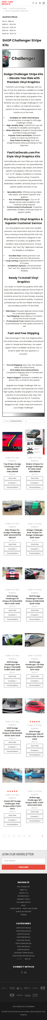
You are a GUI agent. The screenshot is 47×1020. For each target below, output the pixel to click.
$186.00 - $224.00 (9, 24)
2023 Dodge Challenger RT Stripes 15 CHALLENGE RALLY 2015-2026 (12, 600)
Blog (23, 905)
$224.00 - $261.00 (9, 27)
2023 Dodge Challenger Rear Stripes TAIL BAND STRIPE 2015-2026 (12, 666)
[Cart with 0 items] (40, 3)
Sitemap (23, 915)
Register (27, 912)
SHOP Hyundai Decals (23, 943)
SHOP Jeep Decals (23, 946)
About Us (23, 890)
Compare (11, 483)
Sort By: (7, 421)
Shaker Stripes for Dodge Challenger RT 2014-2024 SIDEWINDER (35, 468)
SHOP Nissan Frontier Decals (24, 956)
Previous (3, 1017)
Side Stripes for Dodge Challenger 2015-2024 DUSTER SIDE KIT (12, 534)
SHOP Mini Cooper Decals (23, 953)
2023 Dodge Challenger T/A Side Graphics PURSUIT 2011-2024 (34, 666)
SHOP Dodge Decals (23, 931)
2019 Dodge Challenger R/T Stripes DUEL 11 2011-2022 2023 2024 (35, 801)
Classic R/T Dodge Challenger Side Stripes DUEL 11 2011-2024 (12, 805)
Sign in (18, 912)
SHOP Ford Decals (23, 937)
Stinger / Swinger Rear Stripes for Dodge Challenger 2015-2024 (34, 534)
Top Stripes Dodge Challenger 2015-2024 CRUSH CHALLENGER (12, 468)
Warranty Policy (23, 899)
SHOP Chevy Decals (23, 928)
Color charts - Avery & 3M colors (23, 908)
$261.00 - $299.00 (9, 30)
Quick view (12, 478)
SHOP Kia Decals (23, 950)
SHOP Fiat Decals (23, 934)
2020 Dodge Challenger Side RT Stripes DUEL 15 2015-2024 (34, 735)
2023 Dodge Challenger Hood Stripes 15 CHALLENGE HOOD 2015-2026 (12, 732)
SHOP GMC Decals (23, 940)
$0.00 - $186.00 (8, 21)
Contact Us (23, 893)
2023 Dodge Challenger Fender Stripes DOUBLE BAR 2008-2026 (35, 600)
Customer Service (23, 902)
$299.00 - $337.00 (9, 33)
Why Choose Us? (23, 887)
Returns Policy (23, 896)
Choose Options (12, 487)
